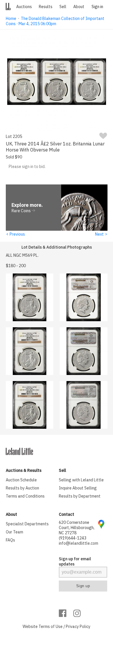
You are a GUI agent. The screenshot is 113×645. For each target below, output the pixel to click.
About (78, 6)
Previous (15, 234)
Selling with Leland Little (81, 480)
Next (101, 234)
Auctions (24, 6)
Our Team (14, 532)
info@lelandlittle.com (78, 543)
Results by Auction (22, 488)
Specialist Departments (27, 523)
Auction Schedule (21, 480)
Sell (62, 6)
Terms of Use (51, 626)
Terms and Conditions (25, 496)
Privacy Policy (78, 626)
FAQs (10, 540)
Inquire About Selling (78, 488)
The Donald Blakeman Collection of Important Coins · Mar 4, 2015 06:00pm (55, 21)
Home (11, 18)
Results (45, 6)
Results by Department (80, 496)
